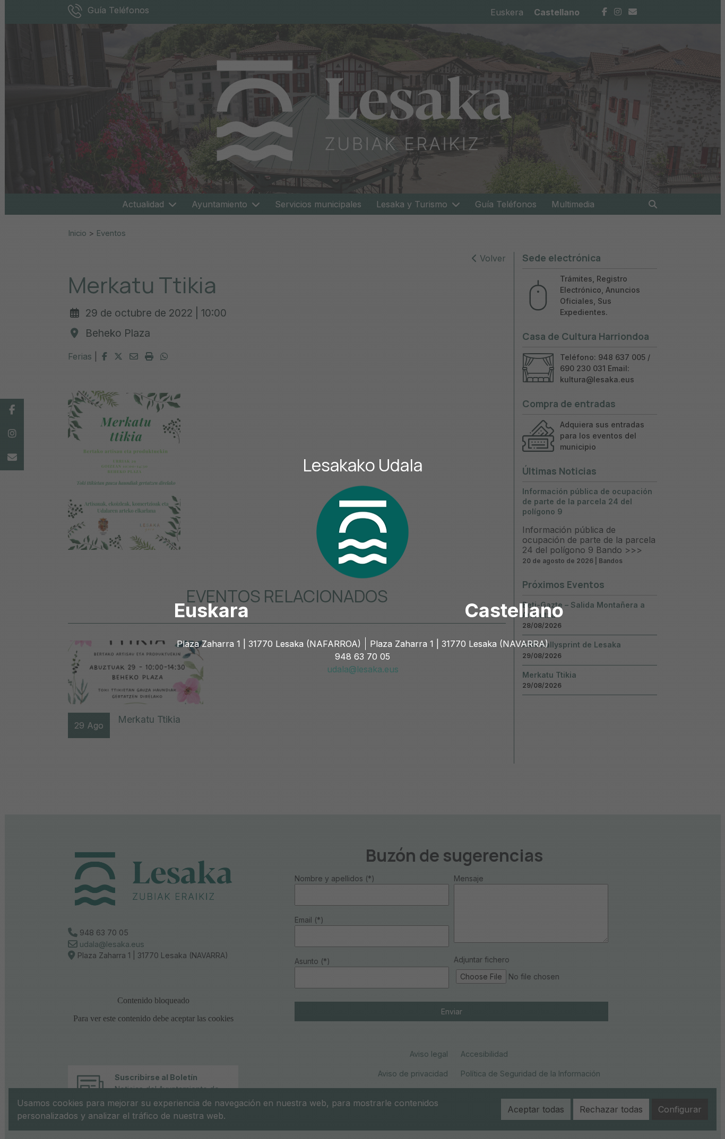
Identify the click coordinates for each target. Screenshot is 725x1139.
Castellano (514, 610)
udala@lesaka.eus (363, 669)
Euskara (211, 610)
